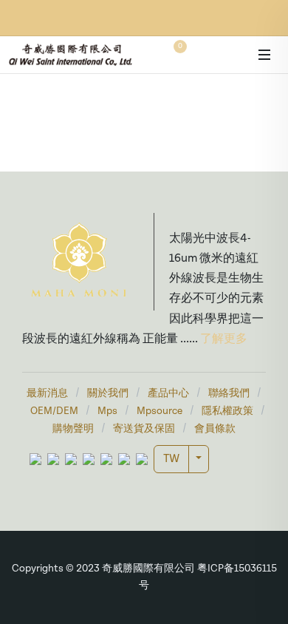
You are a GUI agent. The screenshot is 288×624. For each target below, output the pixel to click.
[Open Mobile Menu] (264, 55)
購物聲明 (73, 429)
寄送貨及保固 (144, 429)
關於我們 (107, 393)
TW (171, 459)
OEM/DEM (54, 411)
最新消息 (47, 393)
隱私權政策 (227, 411)
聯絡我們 (229, 393)
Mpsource (159, 411)
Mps (107, 411)
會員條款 (215, 429)
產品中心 (168, 393)
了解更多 (222, 339)
